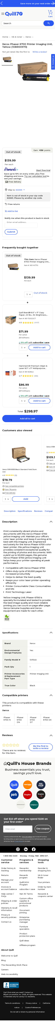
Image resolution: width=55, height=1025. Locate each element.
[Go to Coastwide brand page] (27, 785)
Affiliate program (27, 945)
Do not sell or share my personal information (27, 1012)
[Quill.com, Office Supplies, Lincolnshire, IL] (11, 985)
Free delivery (15, 182)
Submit (11, 231)
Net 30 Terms (26, 894)
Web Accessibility (9, 974)
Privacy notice (31, 1003)
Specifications (25, 511)
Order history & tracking (8, 869)
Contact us (6, 922)
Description (10, 511)
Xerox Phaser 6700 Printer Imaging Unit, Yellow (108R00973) (36, 260)
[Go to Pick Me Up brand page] (41, 785)
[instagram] (18, 849)
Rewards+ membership (25, 869)
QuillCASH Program (24, 883)
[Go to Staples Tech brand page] (41, 795)
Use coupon (43, 828)
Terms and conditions (27, 836)
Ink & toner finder (43, 876)
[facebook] (33, 849)
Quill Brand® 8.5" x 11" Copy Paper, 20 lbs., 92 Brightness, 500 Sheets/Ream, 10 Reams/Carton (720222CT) (33, 313)
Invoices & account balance (9, 888)
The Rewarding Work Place (14, 965)
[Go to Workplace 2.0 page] (34, 805)
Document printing (24, 911)
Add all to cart (27, 418)
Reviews (38, 511)
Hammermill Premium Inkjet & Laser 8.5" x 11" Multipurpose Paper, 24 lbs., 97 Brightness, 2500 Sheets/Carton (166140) (33, 367)
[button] (53, 3)
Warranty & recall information (9, 909)
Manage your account (7, 881)
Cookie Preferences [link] (33, 1007)
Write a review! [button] (40, 52)
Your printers (44, 882)
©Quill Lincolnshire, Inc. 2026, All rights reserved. (22, 994)
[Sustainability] (8, 617)
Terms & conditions (12, 1003)
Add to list (12, 211)
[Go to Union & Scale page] (21, 805)
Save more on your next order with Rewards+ (30, 3)
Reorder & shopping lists (44, 869)
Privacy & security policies (8, 916)
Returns (5, 875)
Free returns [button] (14, 204)
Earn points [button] (42, 150)
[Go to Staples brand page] (27, 795)
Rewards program (23, 876)
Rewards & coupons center (45, 895)
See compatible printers (14, 486)
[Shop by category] (3, 13)
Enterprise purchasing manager (24, 919)
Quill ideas (24, 940)
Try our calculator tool (35, 176)
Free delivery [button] (10, 493)
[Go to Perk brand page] (14, 795)
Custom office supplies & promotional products (26, 902)
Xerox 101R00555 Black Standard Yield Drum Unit (19, 470)
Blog (3, 960)
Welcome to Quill (9, 956)
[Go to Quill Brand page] (14, 785)
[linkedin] (26, 849)
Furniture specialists (24, 927)
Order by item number (44, 888)
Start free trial (43, 170)
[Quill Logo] (14, 13)
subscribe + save (27, 889)
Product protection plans (27, 934)
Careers (4, 969)
